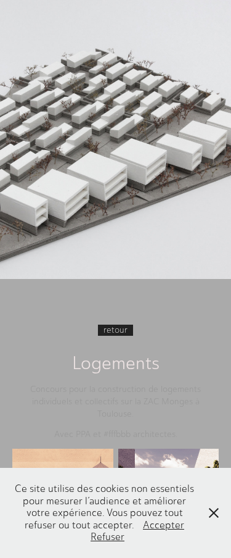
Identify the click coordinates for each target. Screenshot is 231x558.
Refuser (107, 537)
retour (115, 330)
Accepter (163, 525)
